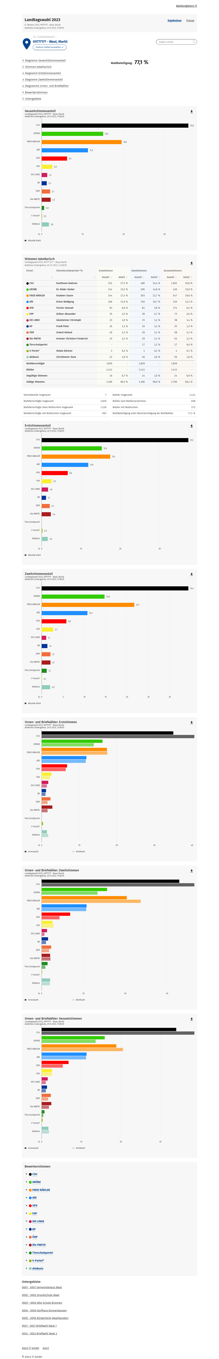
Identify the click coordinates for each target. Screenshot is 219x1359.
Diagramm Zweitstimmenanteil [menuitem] (44, 79)
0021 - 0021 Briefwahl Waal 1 (39, 1325)
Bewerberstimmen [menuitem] (36, 92)
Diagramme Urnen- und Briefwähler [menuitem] (47, 86)
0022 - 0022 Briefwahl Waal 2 (39, 1333)
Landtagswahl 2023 (42, 19)
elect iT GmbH (30, 1348)
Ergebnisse (175, 20)
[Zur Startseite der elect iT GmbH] (66, 7)
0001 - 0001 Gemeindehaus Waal (42, 1287)
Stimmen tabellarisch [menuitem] (38, 66)
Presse (190, 20)
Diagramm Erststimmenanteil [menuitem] (43, 73)
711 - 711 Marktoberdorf (43, 37)
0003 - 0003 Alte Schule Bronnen (42, 1302)
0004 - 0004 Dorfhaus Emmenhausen (44, 1310)
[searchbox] (176, 42)
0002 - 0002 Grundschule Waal (40, 1295)
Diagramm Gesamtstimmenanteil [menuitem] (45, 60)
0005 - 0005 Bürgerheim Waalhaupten (45, 1318)
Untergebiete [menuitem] (33, 98)
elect (46, 1348)
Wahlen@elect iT (186, 6)
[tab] (109, 1174)
